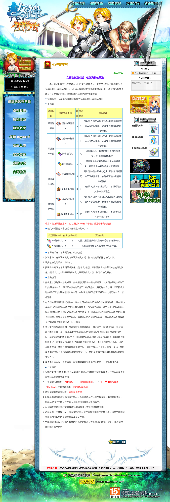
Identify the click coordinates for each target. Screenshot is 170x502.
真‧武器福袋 (137, 137)
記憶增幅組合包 (139, 148)
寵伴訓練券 (137, 125)
